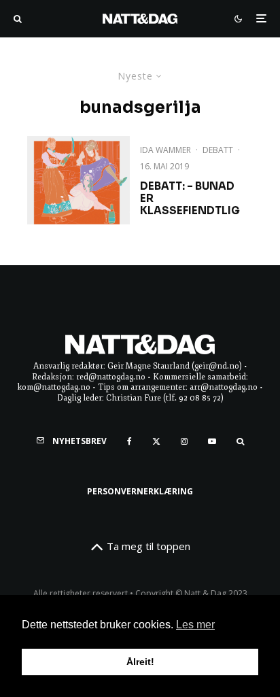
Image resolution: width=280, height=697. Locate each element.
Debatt (218, 150)
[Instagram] (184, 441)
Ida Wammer (165, 150)
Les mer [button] (195, 624)
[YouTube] (212, 441)
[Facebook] (129, 441)
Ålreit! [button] (140, 661)
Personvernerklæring (140, 491)
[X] (156, 441)
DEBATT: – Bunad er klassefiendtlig (190, 198)
